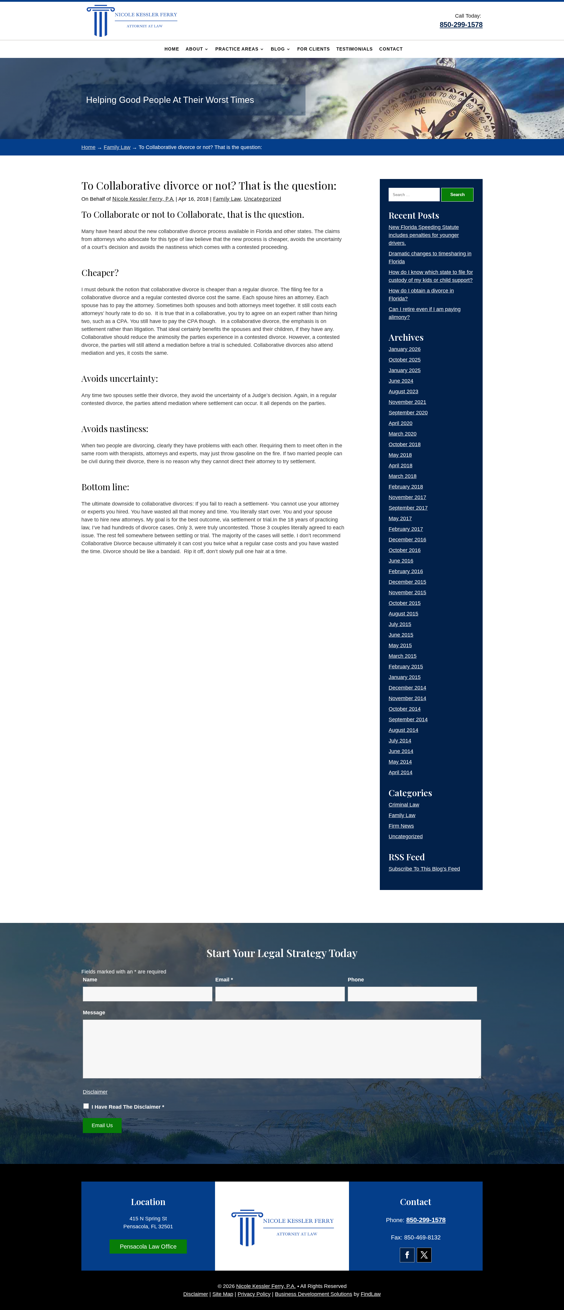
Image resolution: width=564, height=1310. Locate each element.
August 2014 (403, 730)
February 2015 (406, 667)
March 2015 (403, 656)
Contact (391, 49)
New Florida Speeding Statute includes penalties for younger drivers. (424, 235)
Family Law (227, 198)
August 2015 (403, 614)
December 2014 (407, 688)
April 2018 (400, 466)
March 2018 (403, 476)
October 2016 (405, 550)
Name (90, 980)
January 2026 (405, 349)
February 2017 (406, 529)
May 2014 (400, 762)
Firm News (401, 826)
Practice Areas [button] (236, 49)
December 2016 (407, 540)
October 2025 (405, 360)
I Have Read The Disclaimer (128, 1107)
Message (94, 1012)
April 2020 (400, 423)
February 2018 (406, 487)
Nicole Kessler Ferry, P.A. (143, 198)
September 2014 (408, 719)
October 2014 (405, 709)
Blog (278, 49)
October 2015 (405, 603)
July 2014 (400, 741)
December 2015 (407, 582)
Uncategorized (262, 198)
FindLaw (371, 1294)
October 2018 (405, 444)
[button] (558, 1267)
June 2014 (401, 751)
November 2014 (407, 698)
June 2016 (401, 561)
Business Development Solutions (313, 1294)
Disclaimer (95, 1092)
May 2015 (400, 645)
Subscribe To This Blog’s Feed (424, 869)
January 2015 (405, 677)
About (194, 49)
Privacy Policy (254, 1294)
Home (171, 49)
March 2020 (403, 434)
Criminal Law (404, 805)
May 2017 (400, 518)
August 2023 (403, 391)
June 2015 (401, 635)
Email (224, 980)
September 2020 (408, 413)
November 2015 (407, 592)
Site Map (222, 1294)
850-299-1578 (461, 25)
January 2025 (405, 370)
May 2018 (400, 455)
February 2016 (406, 571)
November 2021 (407, 402)
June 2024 (401, 381)
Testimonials (354, 49)
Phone (356, 980)
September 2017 (408, 508)
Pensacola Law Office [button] (148, 1246)
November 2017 (407, 497)
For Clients (313, 49)
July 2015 (400, 624)
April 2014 (400, 772)
